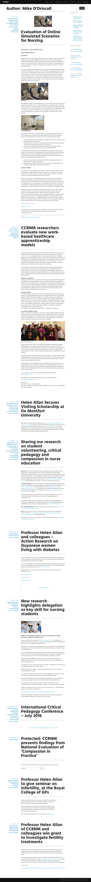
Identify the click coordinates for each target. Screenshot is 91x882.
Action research (13, 534)
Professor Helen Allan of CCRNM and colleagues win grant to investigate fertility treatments (42, 833)
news (16, 407)
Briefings (58, 2)
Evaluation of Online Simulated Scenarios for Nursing (40, 36)
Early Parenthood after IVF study (50, 426)
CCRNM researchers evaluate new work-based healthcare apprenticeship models (40, 237)
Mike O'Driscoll (13, 21)
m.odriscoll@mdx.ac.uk (26, 374)
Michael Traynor (14, 31)
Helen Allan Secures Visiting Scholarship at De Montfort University (42, 409)
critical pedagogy (15, 709)
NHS (11, 716)
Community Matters (14, 235)
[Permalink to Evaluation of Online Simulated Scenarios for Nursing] (43, 26)
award (8, 403)
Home (46, 2)
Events (72, 2)
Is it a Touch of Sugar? (43, 587)
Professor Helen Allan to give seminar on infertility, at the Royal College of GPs (43, 786)
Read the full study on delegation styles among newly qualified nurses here (38, 692)
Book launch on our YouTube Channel (77, 17)
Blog (52, 2)
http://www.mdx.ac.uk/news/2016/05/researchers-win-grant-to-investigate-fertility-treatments (43, 868)
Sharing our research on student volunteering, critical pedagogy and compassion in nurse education (41, 453)
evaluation (12, 20)
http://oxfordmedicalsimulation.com (32, 217)
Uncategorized (14, 25)
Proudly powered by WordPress (66, 880)
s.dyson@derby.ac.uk (29, 519)
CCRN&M (6, 2)
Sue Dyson (16, 453)
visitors (16, 719)
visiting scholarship (12, 411)
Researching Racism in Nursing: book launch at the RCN (78, 26)
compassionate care (12, 443)
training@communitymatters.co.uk (29, 379)
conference (10, 444)
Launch (78, 2)
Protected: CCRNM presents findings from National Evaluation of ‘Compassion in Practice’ (43, 747)
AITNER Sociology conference (27, 487)
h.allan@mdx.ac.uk (25, 577)
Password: (23, 768)
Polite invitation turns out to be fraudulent (76, 57)
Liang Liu (15, 446)
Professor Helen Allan (14, 604)
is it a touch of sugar (44, 567)
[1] (61, 60)
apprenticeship (15, 233)
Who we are (85, 2)
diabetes (11, 535)
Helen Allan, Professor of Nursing (46, 640)
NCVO (13, 449)
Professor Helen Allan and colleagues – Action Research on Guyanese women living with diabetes (41, 541)
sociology (13, 452)
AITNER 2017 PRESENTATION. (54, 504)
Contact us (65, 2)
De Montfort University (12, 404)
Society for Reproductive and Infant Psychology (51, 859)
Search (71, 6)
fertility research (13, 406)
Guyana (16, 535)
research (15, 23)
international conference (14, 712)
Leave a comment (13, 27)
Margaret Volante (12, 715)
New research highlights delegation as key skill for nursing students (42, 607)
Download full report (25, 206)
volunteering (14, 457)
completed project (12, 19)
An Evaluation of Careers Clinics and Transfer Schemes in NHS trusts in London (78, 38)
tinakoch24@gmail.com (26, 580)
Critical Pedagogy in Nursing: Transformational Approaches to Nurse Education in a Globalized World (40, 513)
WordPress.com (85, 880)
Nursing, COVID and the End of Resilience (77, 21)
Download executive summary (28, 203)
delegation (10, 602)
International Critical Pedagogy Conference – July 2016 (42, 711)
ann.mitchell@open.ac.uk (26, 574)
